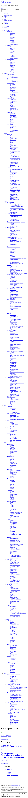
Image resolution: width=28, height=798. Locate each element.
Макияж (12, 242)
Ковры (11, 502)
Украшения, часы (14, 617)
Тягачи (12, 91)
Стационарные (14, 410)
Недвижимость (8, 15)
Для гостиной (10, 456)
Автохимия (13, 126)
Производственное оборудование (16, 222)
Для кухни (9, 469)
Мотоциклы (13, 99)
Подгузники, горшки (15, 612)
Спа (11, 245)
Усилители (13, 358)
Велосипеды (13, 710)
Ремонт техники (11, 288)
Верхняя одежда (14, 540)
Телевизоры (13, 290)
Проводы (12, 683)
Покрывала (13, 508)
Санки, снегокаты (15, 615)
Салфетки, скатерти (15, 513)
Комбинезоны (13, 569)
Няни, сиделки (14, 316)
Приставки (13, 381)
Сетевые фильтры (14, 399)
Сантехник (13, 251)
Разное (5, 27)
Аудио (11, 127)
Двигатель (12, 116)
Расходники (13, 402)
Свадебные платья (15, 565)
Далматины (13, 629)
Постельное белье (14, 516)
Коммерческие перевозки (16, 283)
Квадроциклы (13, 101)
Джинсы (12, 576)
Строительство (14, 162)
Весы (11, 331)
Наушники (13, 366)
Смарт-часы (13, 415)
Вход (2, 8)
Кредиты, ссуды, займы (16, 695)
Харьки (12, 665)
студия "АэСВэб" (15, 785)
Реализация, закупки (15, 697)
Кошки (8, 644)
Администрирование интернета (18, 210)
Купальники (13, 570)
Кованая (12, 529)
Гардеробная (13, 522)
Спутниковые (13, 412)
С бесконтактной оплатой (17, 419)
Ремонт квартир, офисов (16, 263)
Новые (12, 76)
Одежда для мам (14, 562)
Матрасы (12, 448)
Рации (8, 427)
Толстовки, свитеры (15, 599)
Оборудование (14, 424)
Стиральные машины (15, 344)
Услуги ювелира (14, 220)
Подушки (12, 504)
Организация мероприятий (14, 674)
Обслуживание (14, 226)
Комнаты (12, 34)
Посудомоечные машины (16, 340)
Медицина (13, 149)
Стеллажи (12, 498)
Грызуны (12, 663)
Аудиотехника (14, 294)
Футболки (12, 552)
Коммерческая (14, 44)
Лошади (12, 667)
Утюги (12, 345)
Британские (13, 647)
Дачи (11, 38)
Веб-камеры (13, 385)
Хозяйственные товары (16, 688)
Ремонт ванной (14, 259)
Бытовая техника (14, 295)
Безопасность (13, 138)
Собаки (9, 620)
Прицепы (12, 94)
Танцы (12, 309)
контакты (9, 769)
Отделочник (13, 248)
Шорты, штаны (14, 583)
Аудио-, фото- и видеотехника (15, 351)
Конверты (12, 547)
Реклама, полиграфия (15, 319)
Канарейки (13, 658)
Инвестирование (14, 699)
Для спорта (13, 723)
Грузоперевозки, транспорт (14, 274)
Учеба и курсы (11, 299)
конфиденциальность (12, 775)
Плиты (12, 335)
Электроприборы (8, 20)
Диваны (12, 447)
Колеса (12, 122)
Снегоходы (13, 108)
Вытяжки (12, 333)
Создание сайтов (14, 205)
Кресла (12, 449)
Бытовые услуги (11, 213)
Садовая (12, 524)
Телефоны (9, 406)
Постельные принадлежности (18, 613)
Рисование (13, 304)
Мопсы (12, 635)
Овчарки (12, 637)
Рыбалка (12, 706)
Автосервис (13, 281)
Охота (11, 705)
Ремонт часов (13, 219)
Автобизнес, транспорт (16, 135)
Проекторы (13, 365)
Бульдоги (12, 626)
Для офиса (9, 490)
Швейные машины (15, 348)
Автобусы (12, 84)
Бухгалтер (12, 228)
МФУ (11, 392)
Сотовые (12, 409)
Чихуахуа (12, 640)
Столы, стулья (13, 451)
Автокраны (13, 85)
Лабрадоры (13, 633)
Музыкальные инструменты (17, 709)
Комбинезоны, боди (15, 545)
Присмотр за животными (16, 326)
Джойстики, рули (14, 394)
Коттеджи (12, 37)
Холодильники (14, 347)
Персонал (12, 155)
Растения (12, 717)
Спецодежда (13, 597)
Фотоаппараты (14, 367)
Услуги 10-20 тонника (16, 287)
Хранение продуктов (15, 690)
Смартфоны (13, 408)
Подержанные (14, 77)
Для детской (10, 444)
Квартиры (12, 33)
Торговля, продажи (15, 158)
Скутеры (12, 103)
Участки (12, 40)
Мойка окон (13, 269)
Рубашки (12, 592)
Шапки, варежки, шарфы (16, 544)
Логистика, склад (14, 147)
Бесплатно (9, 713)
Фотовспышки (14, 369)
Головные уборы (14, 566)
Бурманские (13, 648)
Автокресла (13, 608)
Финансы (12, 165)
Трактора (12, 90)
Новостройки (10, 59)
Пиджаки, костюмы (15, 549)
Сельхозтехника (14, 92)
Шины (11, 119)
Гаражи (12, 41)
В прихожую (13, 523)
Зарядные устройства (15, 440)
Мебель (6, 23)
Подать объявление (6, 2)
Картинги (12, 106)
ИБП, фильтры (11, 397)
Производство (14, 153)
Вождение (12, 301)
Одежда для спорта (15, 555)
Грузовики (9, 78)
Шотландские (13, 654)
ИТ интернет (10, 202)
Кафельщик (13, 252)
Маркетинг (13, 148)
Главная (6, 13)
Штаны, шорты (14, 558)
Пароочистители (14, 342)
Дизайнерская (13, 530)
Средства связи (14, 291)
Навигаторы (13, 128)
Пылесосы (12, 341)
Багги (11, 105)
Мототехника (10, 98)
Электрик (12, 249)
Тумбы (12, 466)
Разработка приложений (16, 208)
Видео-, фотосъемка (15, 327)
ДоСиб (2, 1)
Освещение (13, 533)
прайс (8, 770)
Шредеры (12, 401)
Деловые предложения (13, 692)
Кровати (12, 445)
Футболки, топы (14, 581)
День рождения (14, 679)
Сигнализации (14, 130)
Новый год (13, 676)
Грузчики (12, 279)
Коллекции (13, 708)
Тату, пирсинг (13, 244)
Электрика (13, 115)
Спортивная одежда (15, 580)
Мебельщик (13, 254)
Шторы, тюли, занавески (16, 512)
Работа (5, 18)
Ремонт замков (14, 216)
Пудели (12, 638)
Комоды (12, 454)
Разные (9, 662)
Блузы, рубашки (14, 560)
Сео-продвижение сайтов (16, 206)
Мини (11, 422)
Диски (11, 120)
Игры (11, 609)
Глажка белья (13, 272)
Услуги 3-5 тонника (15, 285)
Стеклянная (13, 527)
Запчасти (9, 112)
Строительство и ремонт (13, 247)
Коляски (12, 610)
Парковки (12, 42)
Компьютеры (13, 380)
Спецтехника (10, 83)
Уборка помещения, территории (18, 273)
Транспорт (6, 16)
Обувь (11, 542)
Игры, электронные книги (17, 383)
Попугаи (12, 659)
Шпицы (12, 641)
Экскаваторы (13, 88)
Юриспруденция (14, 166)
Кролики (12, 669)
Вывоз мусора (13, 266)
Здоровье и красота (12, 237)
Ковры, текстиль (11, 501)
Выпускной (13, 681)
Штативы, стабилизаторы (17, 372)
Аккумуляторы (14, 117)
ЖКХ (11, 142)
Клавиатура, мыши (15, 387)
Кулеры (12, 338)
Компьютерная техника (13, 377)
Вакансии (9, 134)
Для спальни (10, 479)
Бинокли (12, 373)
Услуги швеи (13, 217)
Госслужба (13, 140)
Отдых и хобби (11, 702)
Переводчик (13, 231)
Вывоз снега (13, 267)
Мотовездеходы (14, 109)
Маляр (11, 255)
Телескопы (13, 374)
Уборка (9, 265)
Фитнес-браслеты (14, 416)
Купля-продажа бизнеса (16, 701)
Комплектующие (14, 395)
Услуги (5, 19)
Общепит (12, 152)
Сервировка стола (15, 685)
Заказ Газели (13, 284)
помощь (9, 773)
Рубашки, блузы (14, 538)
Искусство (13, 145)
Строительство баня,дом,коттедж (14, 261)
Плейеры (12, 352)
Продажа (9, 31)
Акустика (12, 354)
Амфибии (12, 672)
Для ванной (13, 520)
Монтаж (12, 224)
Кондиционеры (14, 334)
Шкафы (12, 452)
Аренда (9, 45)
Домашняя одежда (15, 541)
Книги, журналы (14, 712)
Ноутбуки (12, 379)
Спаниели (12, 631)
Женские (9, 559)
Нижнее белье (13, 548)
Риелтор (12, 233)
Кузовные (12, 113)
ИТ (11, 144)
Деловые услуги (11, 227)
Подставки (13, 465)
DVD (11, 359)
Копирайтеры (13, 212)
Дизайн (12, 141)
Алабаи (12, 622)
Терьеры (12, 630)
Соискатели (10, 167)
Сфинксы (12, 652)
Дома (11, 35)
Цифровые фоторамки (16, 376)
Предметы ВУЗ (14, 308)
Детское (12, 724)
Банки (11, 137)
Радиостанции (14, 429)
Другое (12, 97)
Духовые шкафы (14, 337)
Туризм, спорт (14, 163)
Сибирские (13, 651)
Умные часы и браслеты (13, 413)
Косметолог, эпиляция (16, 238)
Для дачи (12, 531)
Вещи (5, 24)
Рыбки (11, 666)
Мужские (9, 584)
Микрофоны (13, 362)
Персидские (13, 649)
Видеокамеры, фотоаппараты (18, 292)
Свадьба (12, 677)
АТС (8, 420)
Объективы (13, 370)
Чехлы (11, 441)
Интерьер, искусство (15, 534)
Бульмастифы (13, 627)
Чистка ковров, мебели (16, 270)
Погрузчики (13, 95)
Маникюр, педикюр (15, 241)
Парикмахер (13, 240)
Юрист (12, 235)
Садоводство (13, 324)
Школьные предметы (15, 306)
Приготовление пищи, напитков (18, 687)
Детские (12, 417)
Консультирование (15, 230)
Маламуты (13, 623)
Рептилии (12, 670)
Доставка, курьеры (15, 317)
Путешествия (13, 704)
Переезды (12, 277)
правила (9, 772)
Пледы (12, 506)
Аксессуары (10, 124)
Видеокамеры (13, 360)
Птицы (9, 656)
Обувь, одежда (14, 722)
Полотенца (13, 509)
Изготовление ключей (16, 215)
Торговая (12, 526)
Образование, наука (15, 151)
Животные (6, 26)
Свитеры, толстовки (15, 556)
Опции (12, 423)
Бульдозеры (13, 87)
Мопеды (12, 102)
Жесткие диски (14, 388)
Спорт (11, 310)
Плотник (12, 256)
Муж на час (13, 320)
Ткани (11, 515)
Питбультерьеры (14, 624)
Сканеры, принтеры (15, 391)
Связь (5, 22)
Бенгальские (13, 645)
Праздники (13, 323)
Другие (12, 642)
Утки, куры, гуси (14, 660)
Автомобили (10, 74)
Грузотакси (13, 276)
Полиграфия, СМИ (15, 156)
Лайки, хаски (13, 634)
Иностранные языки (15, 302)
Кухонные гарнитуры (15, 470)
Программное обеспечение (17, 209)
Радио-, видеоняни (15, 616)
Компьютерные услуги (16, 203)
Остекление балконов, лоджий (18, 258)
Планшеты (13, 390)
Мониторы (13, 384)
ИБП (11, 398)
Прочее (9, 433)
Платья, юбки (13, 551)
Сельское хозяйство (15, 159)
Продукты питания (15, 694)
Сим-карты (13, 437)
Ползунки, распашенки (16, 554)
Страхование (13, 160)
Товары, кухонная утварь (13, 684)
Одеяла (12, 505)
